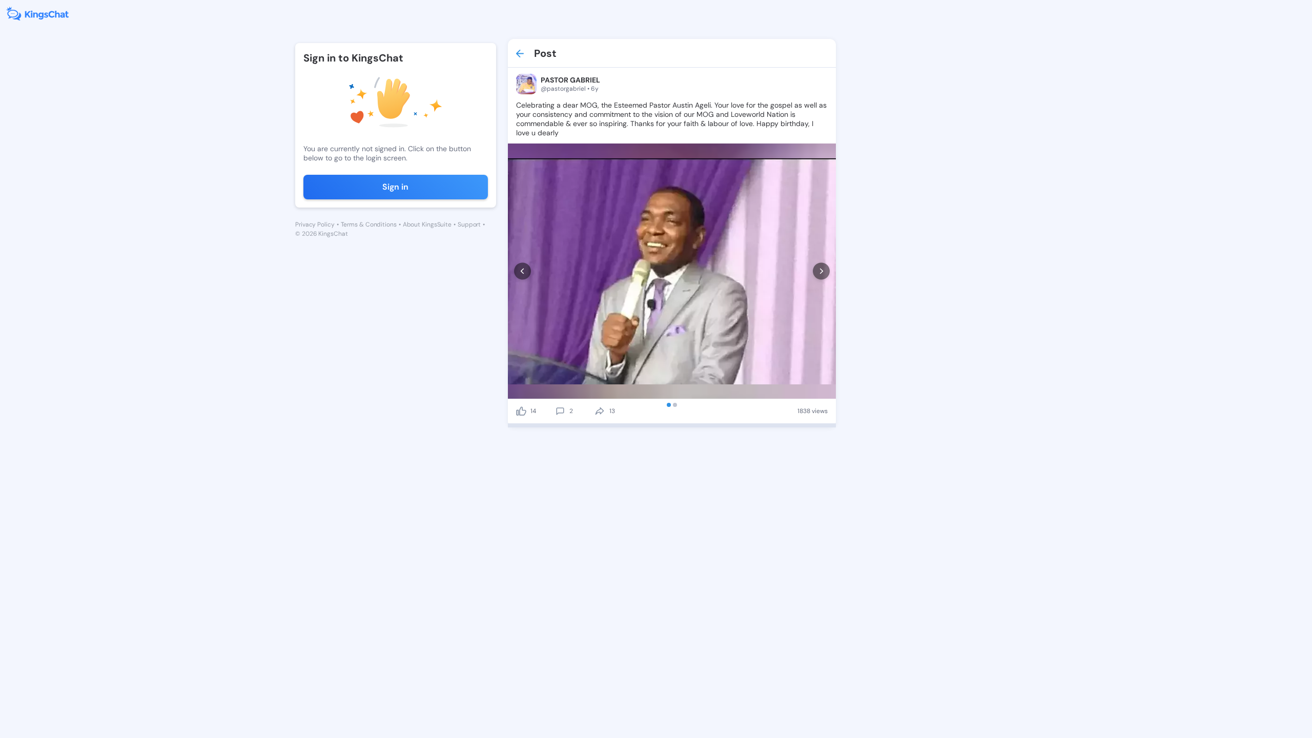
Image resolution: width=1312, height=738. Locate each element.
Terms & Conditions (369, 224)
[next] (821, 271)
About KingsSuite (427, 224)
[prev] (522, 271)
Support (469, 224)
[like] (521, 411)
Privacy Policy (315, 224)
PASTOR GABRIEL (570, 80)
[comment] (560, 411)
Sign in (395, 186)
